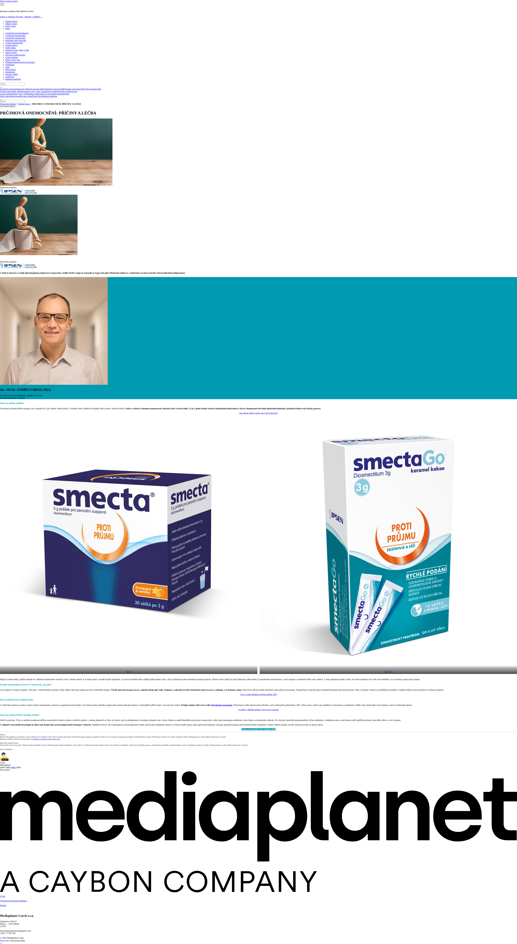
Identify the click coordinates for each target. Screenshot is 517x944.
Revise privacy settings (17, 940)
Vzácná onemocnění (14, 43)
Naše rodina (10, 48)
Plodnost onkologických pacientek (20, 62)
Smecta (128, 672)
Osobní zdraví (11, 45)
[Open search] (1, 87)
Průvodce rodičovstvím (15, 55)
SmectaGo (388, 672)
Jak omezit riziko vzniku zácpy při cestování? (258, 413)
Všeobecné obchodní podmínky (13, 901)
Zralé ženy (9, 77)
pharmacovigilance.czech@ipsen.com (46, 739)
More (7, 28)
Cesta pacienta (11, 57)
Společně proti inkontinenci (17, 33)
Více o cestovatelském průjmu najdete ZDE (258, 694)
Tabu (7, 67)
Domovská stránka (8, 104)
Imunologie (10, 72)
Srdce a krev (10, 26)
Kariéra (3, 905)
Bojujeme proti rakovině (15, 40)
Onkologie (9, 65)
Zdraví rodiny (11, 52)
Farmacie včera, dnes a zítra (17, 50)
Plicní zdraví (10, 69)
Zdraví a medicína (20, 17)
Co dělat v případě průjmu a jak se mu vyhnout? (258, 710)
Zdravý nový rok (12, 60)
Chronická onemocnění (15, 38)
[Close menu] (1, 99)
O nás (2, 896)
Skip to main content (9, 1)
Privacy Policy (4, 940)
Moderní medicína (13, 79)
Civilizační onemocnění (15, 35)
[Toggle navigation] (42, 17)
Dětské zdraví (11, 24)
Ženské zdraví (11, 21)
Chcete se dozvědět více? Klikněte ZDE (259, 729)
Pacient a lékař (11, 74)
